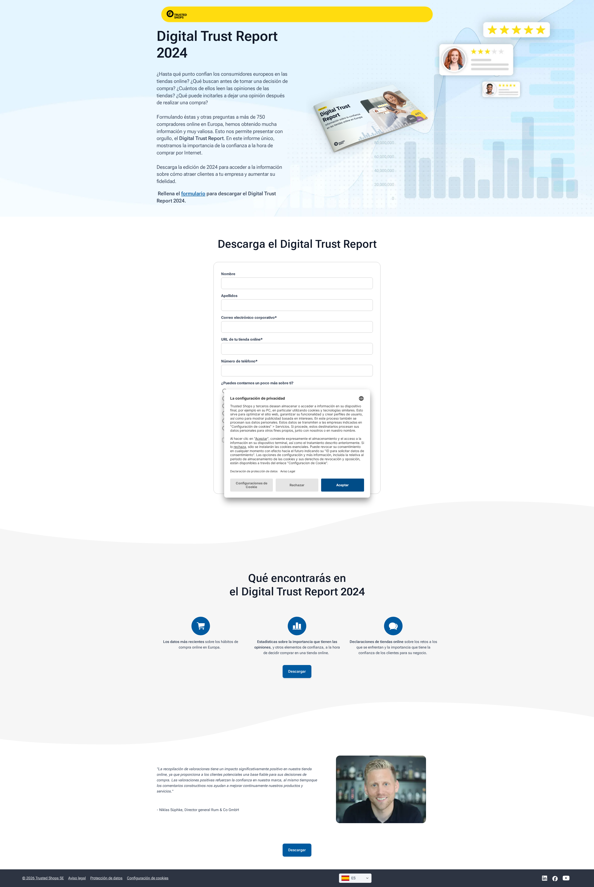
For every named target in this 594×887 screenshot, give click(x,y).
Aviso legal (77, 878)
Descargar (297, 671)
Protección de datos (106, 878)
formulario (193, 193)
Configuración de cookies (147, 878)
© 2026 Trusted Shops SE (43, 878)
